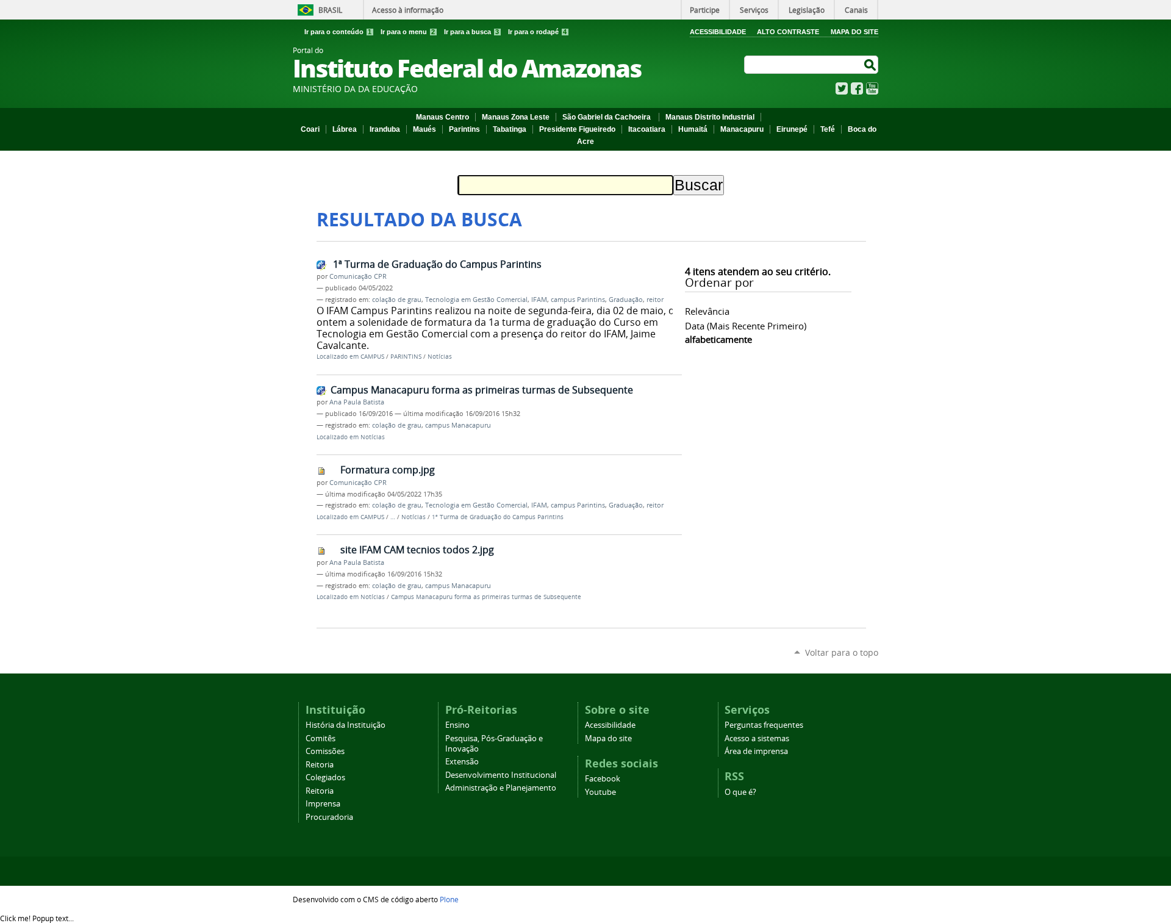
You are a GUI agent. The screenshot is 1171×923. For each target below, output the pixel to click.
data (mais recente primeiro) (745, 326)
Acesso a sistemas (757, 738)
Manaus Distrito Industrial (709, 117)
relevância (707, 311)
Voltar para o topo (841, 652)
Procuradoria (329, 817)
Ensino (457, 725)
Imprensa (323, 804)
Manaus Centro (442, 117)
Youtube (600, 792)
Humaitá (692, 129)
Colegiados (325, 777)
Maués (424, 129)
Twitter (842, 88)
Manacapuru (742, 129)
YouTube (872, 88)
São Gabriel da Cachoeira (607, 117)
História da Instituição (345, 725)
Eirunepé (792, 129)
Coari (310, 129)
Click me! (37, 918)
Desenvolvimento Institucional (500, 775)
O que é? (740, 792)
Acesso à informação (407, 10)
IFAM (539, 299)
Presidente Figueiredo (577, 129)
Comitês (320, 738)
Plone (449, 899)
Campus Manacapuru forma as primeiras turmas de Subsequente (482, 390)
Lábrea (344, 129)
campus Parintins (578, 299)
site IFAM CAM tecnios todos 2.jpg (417, 549)
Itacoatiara (646, 129)
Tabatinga (509, 129)
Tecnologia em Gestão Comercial (476, 299)
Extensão (462, 761)
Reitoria (320, 765)
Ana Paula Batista (356, 402)
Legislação (807, 10)
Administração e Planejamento (500, 788)
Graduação (626, 299)
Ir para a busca (471, 31)
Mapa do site (608, 738)
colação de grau (396, 299)
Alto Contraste (788, 31)
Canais (856, 10)
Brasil (330, 10)
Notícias (440, 357)
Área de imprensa (756, 751)
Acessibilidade (718, 31)
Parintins (464, 129)
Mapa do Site (854, 31)
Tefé (827, 129)
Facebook (857, 88)
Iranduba (385, 129)
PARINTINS (405, 357)
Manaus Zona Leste (516, 117)
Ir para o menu (408, 31)
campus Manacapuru (458, 425)
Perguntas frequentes (764, 725)
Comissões (325, 751)
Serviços (754, 10)
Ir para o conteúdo (337, 31)
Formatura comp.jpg (387, 469)
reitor (655, 299)
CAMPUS (372, 357)
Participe (705, 10)
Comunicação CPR (358, 276)
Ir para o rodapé (537, 31)
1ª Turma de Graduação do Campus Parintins (436, 264)
